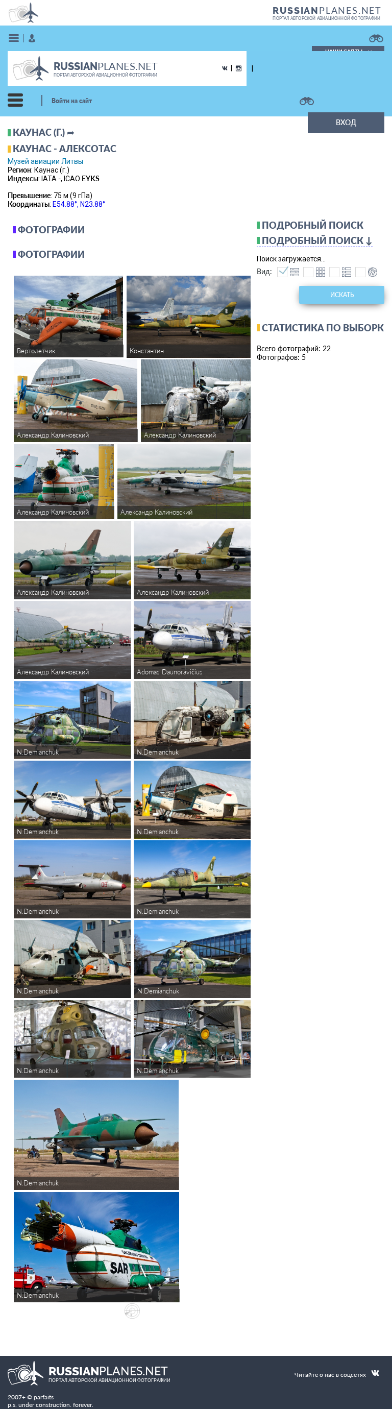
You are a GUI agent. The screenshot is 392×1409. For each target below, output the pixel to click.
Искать (342, 295)
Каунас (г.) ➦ (44, 132)
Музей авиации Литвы (45, 161)
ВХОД (346, 122)
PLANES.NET (327, 10)
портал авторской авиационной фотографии (326, 18)
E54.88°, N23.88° (79, 204)
